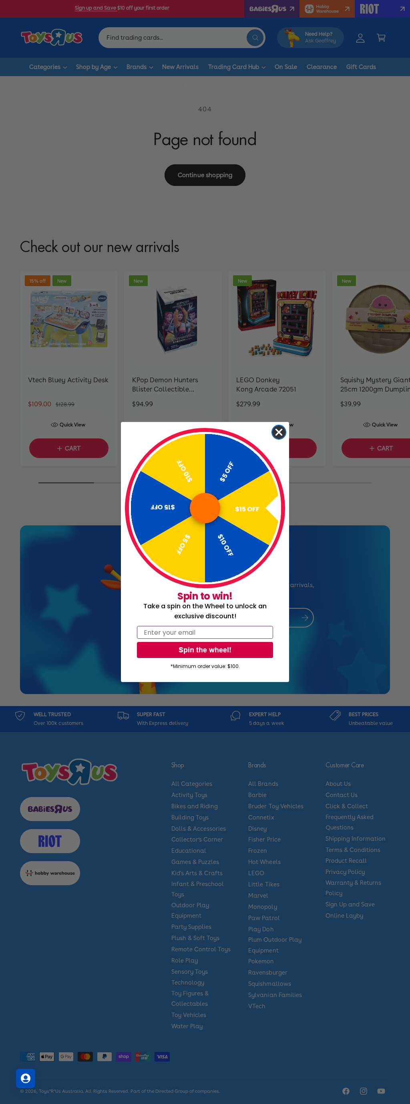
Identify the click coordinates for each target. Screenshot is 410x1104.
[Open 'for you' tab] (25, 1078)
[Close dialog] (279, 432)
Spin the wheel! (205, 650)
